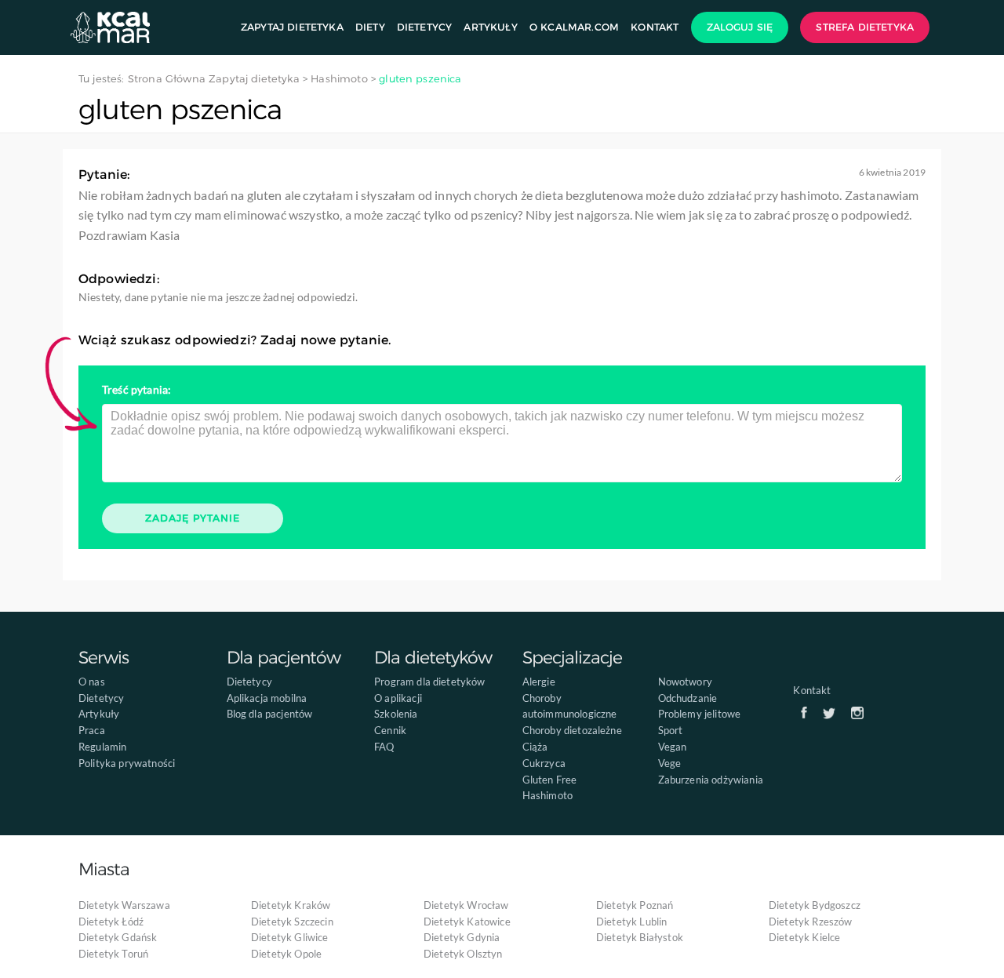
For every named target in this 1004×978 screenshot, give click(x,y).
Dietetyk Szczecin (292, 921)
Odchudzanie (688, 698)
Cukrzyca (544, 763)
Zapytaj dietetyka (292, 27)
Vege (670, 763)
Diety (370, 27)
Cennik (390, 730)
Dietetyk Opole (286, 953)
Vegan (672, 746)
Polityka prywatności (126, 763)
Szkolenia (395, 713)
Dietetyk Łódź (111, 921)
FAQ (384, 746)
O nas (91, 681)
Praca (91, 730)
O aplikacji (398, 698)
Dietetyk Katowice (467, 921)
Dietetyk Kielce (804, 937)
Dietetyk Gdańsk (117, 937)
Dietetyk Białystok (639, 937)
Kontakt (654, 27)
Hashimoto (547, 795)
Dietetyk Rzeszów (811, 921)
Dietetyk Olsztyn (463, 953)
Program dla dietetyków (430, 681)
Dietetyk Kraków (290, 905)
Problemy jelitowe (699, 713)
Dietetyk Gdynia (462, 937)
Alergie (538, 681)
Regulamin (102, 746)
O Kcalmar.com (574, 27)
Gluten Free (549, 779)
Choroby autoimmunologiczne (569, 706)
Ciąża (535, 746)
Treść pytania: (136, 389)
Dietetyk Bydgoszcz (814, 905)
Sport (670, 730)
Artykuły (490, 27)
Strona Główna (167, 78)
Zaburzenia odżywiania (710, 779)
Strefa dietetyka (865, 27)
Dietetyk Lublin (631, 921)
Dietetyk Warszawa (124, 905)
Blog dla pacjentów (270, 713)
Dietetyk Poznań (634, 905)
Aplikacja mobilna (267, 698)
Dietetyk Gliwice (290, 937)
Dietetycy (424, 27)
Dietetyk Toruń (113, 953)
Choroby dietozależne (572, 730)
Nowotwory (685, 681)
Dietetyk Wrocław (466, 905)
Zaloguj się (740, 27)
